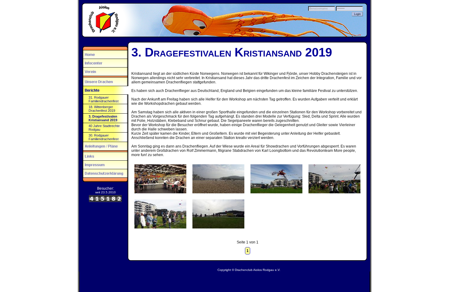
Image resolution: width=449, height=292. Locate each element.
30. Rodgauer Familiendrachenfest (104, 137)
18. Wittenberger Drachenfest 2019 (102, 108)
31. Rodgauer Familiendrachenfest (104, 99)
